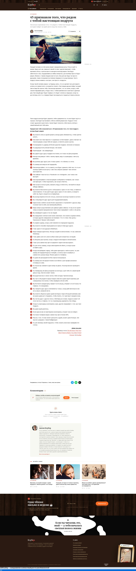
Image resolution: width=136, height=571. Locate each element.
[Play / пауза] (92, 1)
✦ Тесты (80, 8)
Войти (66, 397)
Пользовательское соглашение (80, 547)
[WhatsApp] (76, 382)
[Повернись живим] (106, 565)
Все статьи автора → (44, 454)
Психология (43, 8)
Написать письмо (77, 545)
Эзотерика (58, 8)
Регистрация (75, 397)
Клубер (78, 335)
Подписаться (102, 503)
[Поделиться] (79, 31)
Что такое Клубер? (77, 542)
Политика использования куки (80, 556)
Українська (30, 1)
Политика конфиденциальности (80, 554)
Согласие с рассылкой (78, 549)
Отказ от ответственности (79, 551)
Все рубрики (33, 8)
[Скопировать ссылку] (79, 382)
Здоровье (74, 8)
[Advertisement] (55, 107)
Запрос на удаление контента (80, 558)
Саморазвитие (66, 8)
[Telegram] (72, 382)
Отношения (51, 8)
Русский (36, 1)
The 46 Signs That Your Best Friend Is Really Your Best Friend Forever (69, 333)
